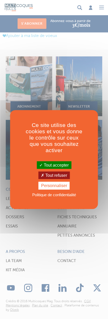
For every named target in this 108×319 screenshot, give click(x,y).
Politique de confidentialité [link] (54, 194)
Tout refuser (55, 175)
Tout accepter (56, 165)
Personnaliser (54, 185)
